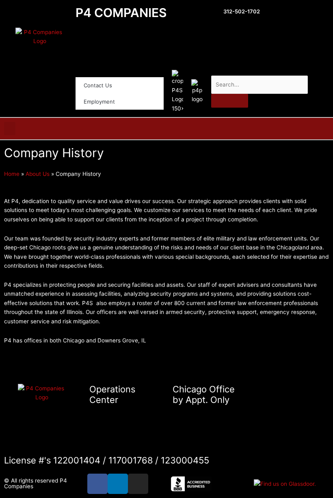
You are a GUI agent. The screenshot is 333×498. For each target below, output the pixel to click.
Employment (99, 101)
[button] (9, 128)
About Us (38, 174)
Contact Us (98, 85)
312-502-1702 (241, 11)
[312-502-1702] (214, 12)
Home (11, 174)
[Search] (229, 101)
